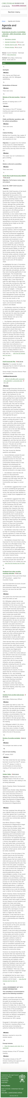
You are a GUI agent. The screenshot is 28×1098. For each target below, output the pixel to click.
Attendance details (10, 39)
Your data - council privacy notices (11, 1092)
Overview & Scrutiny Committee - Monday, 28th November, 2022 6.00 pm (14, 34)
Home (3, 21)
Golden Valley (11, 774)
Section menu (14, 12)
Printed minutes (13, 47)
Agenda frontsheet (14, 42)
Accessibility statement (19, 5)
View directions (11, 54)
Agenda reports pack (14, 44)
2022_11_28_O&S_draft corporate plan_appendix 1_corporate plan (14, 380)
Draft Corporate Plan (13, 361)
